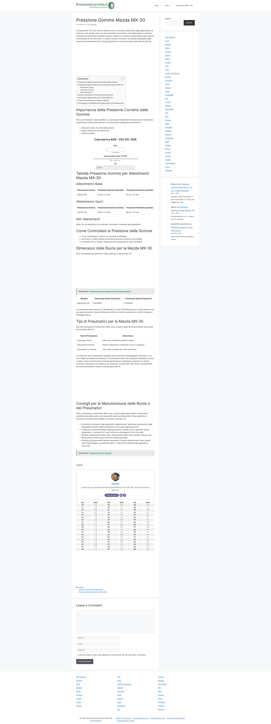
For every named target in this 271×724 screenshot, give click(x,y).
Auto (156, 5)
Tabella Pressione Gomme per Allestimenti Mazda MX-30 (101, 85)
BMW (167, 48)
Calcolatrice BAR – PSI (184, 5)
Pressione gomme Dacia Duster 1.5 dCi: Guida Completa (181, 187)
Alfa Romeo (170, 37)
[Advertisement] (115, 60)
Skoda (168, 145)
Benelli (168, 45)
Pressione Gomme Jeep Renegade (91, 589)
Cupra (167, 55)
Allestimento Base (87, 87)
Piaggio (168, 131)
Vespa (167, 160)
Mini (167, 116)
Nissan (168, 120)
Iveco (167, 84)
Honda (168, 77)
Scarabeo (169, 138)
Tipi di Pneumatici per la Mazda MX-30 (94, 100)
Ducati (168, 62)
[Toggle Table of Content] (121, 79)
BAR (115, 146)
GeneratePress (96, 721)
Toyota (168, 156)
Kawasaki (169, 95)
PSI (115, 164)
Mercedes (169, 109)
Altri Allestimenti (86, 92)
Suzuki (168, 152)
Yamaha (168, 170)
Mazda (81, 587)
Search (168, 19)
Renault (168, 134)
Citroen (168, 52)
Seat (167, 142)
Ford (167, 70)
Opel (167, 124)
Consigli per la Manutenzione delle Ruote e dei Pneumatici (101, 103)
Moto (167, 5)
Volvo (167, 167)
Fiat (166, 66)
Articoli (79, 681)
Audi (167, 41)
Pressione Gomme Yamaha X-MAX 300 (93, 592)
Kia (166, 98)
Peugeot (168, 127)
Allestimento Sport (87, 90)
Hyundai (168, 80)
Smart (167, 149)
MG (166, 113)
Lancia (168, 102)
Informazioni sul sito (140, 718)
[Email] (121, 495)
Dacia (167, 59)
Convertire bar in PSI (115, 156)
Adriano (94, 24)
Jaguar (168, 88)
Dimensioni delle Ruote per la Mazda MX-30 (96, 98)
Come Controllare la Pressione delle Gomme (96, 95)
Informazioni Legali (158, 718)
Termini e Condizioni (123, 718)
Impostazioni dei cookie (125, 721)
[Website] (124, 495)
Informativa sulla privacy (176, 718)
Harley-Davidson (172, 73)
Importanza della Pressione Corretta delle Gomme (98, 82)
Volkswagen (170, 163)
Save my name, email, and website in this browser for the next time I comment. (112, 655)
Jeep (167, 91)
